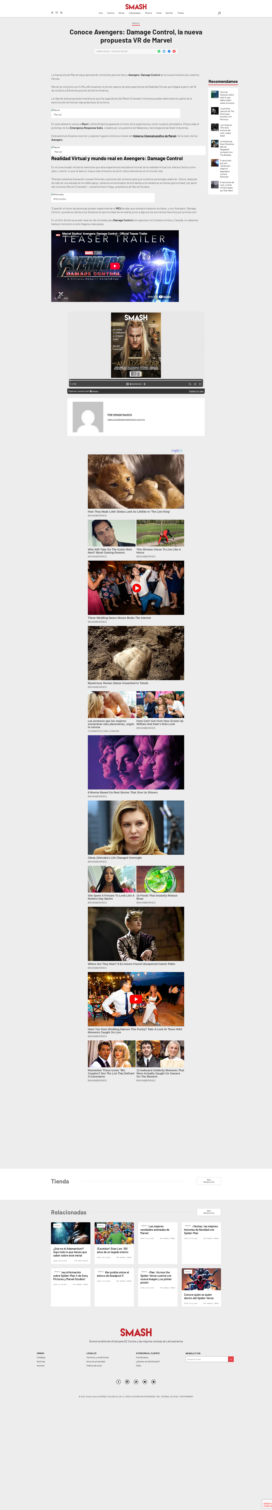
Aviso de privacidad (95, 1277)
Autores (40, 1281)
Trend (158, 12)
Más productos (208, 1097)
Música (148, 12)
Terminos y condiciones (97, 1273)
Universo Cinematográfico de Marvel (154, 136)
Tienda (180, 12)
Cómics (110, 12)
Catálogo (41, 1273)
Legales (91, 1269)
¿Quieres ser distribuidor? (148, 1277)
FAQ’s (138, 1281)
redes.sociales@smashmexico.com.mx (126, 419)
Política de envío (94, 1281)
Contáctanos (142, 1273)
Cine (101, 12)
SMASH (40, 1269)
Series (122, 12)
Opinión (169, 12)
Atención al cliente (148, 1269)
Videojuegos (135, 12)
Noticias (41, 1277)
